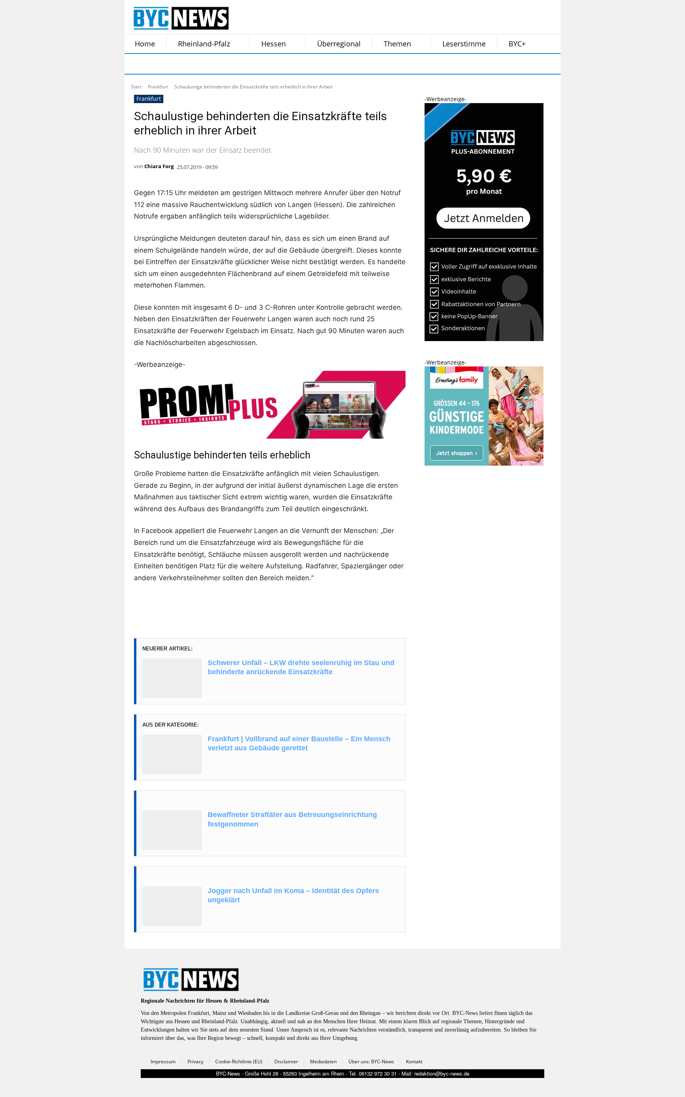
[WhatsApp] (215, 64)
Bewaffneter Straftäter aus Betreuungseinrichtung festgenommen (292, 819)
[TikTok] (195, 64)
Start (136, 86)
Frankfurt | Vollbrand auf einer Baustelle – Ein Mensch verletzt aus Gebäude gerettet (299, 743)
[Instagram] (155, 64)
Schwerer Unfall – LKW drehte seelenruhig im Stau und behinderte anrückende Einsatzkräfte (301, 667)
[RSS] (175, 64)
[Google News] (254, 64)
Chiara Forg (159, 166)
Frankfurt (158, 86)
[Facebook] (136, 64)
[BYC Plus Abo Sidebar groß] (484, 339)
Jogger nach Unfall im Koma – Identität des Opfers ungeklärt (293, 895)
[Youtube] (235, 64)
